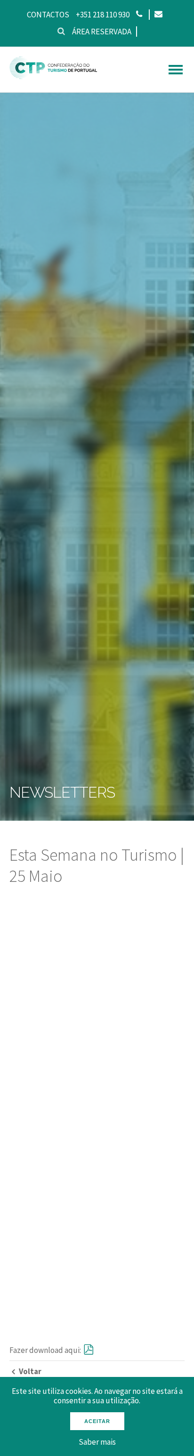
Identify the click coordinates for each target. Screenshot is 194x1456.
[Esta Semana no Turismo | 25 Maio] (87, 1350)
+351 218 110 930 (102, 14)
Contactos (48, 14)
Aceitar (97, 1421)
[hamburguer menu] (176, 69)
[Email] (158, 14)
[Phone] (139, 14)
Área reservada (101, 31)
